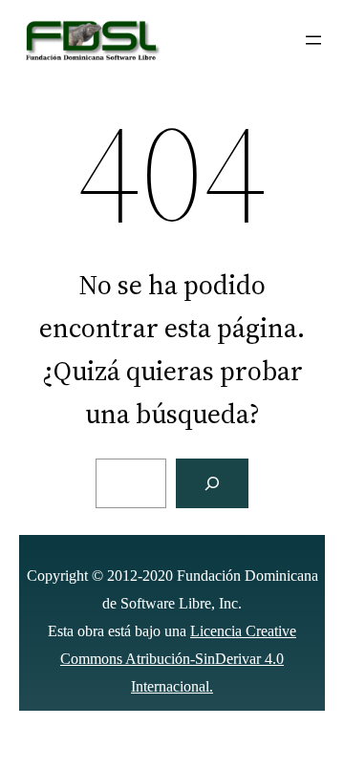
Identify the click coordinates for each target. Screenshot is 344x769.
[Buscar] (212, 483)
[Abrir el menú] (313, 40)
